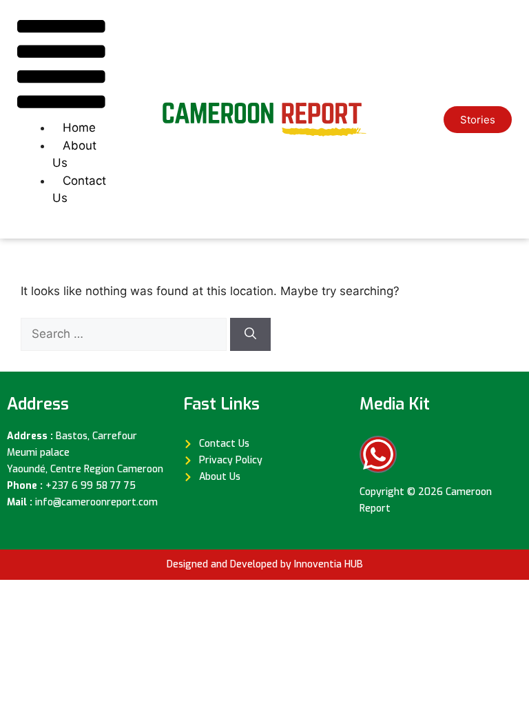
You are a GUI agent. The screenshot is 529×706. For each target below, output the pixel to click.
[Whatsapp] (378, 454)
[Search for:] (125, 334)
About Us (74, 154)
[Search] (250, 334)
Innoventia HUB (328, 564)
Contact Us (79, 189)
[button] (61, 66)
